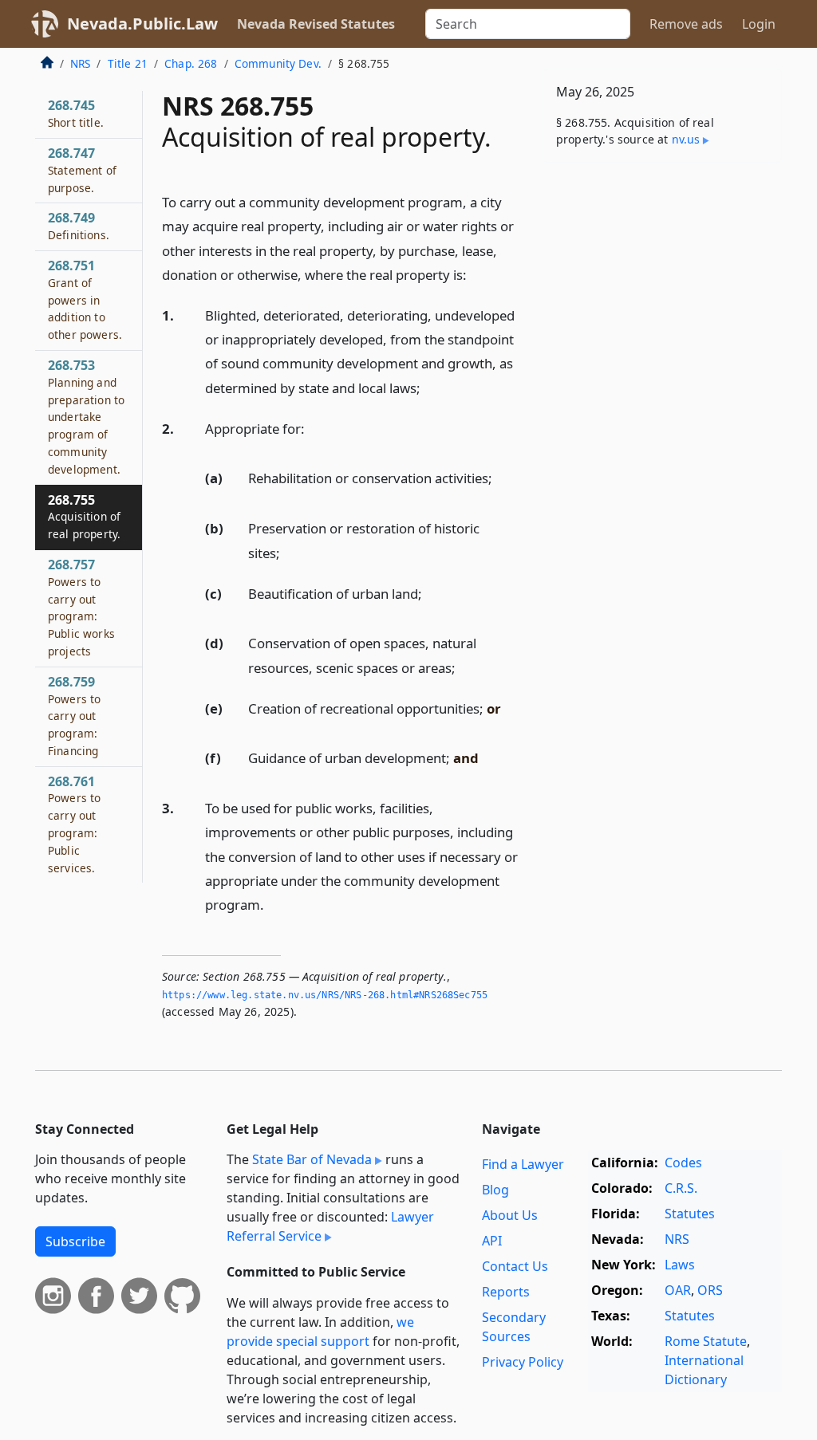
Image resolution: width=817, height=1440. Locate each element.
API (492, 1240)
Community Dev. (278, 63)
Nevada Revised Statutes (316, 24)
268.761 (74, 824)
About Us (510, 1215)
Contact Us (515, 1266)
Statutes (690, 1213)
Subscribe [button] (75, 1241)
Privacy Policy (522, 1362)
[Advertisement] (662, 284)
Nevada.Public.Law (142, 23)
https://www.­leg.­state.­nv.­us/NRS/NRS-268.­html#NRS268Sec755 (324, 995)
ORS (710, 1290)
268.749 (78, 225)
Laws (680, 1264)
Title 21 (128, 63)
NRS (80, 63)
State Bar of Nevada (312, 1159)
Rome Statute (706, 1341)
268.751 (85, 299)
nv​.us (686, 139)
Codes (683, 1162)
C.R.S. (681, 1188)
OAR (678, 1290)
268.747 (82, 169)
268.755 (84, 516)
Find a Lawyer (523, 1164)
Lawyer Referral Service (330, 1226)
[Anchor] (475, 274)
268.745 (76, 113)
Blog (495, 1189)
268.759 (74, 715)
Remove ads (686, 24)
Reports (506, 1291)
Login (759, 24)
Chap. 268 (190, 63)
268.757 (81, 607)
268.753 (86, 416)
